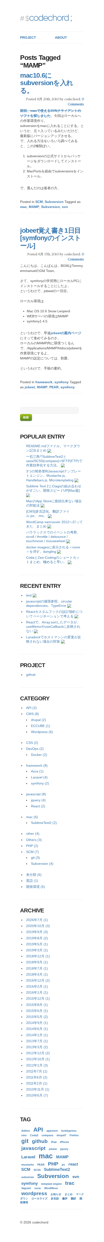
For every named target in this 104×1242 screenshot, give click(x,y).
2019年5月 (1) (37, 944)
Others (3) (34, 840)
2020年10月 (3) (38, 926)
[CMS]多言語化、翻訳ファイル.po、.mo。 (47, 513)
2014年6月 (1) (37, 1029)
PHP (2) (32, 846)
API (38, 1129)
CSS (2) (32, 743)
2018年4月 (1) (37, 974)
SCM (39, 202)
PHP (53, 1164)
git (25, 1141)
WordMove (51, 1188)
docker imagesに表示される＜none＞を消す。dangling (53, 549)
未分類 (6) (34, 875)
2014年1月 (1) (37, 1035)
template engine (51, 1183)
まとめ (69, 1194)
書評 (64, 1198)
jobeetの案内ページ (66, 333)
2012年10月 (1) (38, 1059)
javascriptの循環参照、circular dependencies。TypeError (49, 603)
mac (23, 207)
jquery (64, 1149)
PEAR (54, 387)
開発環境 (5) (35, 887)
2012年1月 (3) (37, 1065)
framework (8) (37, 765)
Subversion (54, 202)
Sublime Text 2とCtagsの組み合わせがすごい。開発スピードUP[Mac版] (53, 488)
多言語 (55, 1198)
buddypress (68, 1130)
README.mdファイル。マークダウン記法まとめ (53, 448)
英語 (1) (32, 881)
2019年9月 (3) (37, 932)
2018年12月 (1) (38, 956)
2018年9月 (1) (37, 962)
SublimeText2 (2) (44, 823)
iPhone (64, 1142)
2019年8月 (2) (37, 938)
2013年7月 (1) (37, 1041)
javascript (33, 1148)
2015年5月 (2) (37, 1017)
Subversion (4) (42, 864)
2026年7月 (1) (37, 920)
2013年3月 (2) (37, 1047)
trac (69, 1183)
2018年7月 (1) (37, 968)
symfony (61, 382)
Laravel (28, 1157)
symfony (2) (40, 783)
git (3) (35, 857)
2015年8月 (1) (37, 1005)
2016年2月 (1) (37, 986)
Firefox (74, 1135)
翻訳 (73, 1198)
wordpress (34, 1193)
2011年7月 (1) (36, 1071)
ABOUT (61, 37)
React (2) (38, 806)
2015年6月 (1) (37, 1011)
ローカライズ (39, 1198)
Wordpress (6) (42, 732)
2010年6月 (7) (37, 1095)
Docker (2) (39, 755)
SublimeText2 (57, 1169)
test (29, 595)
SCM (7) (32, 852)
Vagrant (26, 1188)
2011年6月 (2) (36, 1077)
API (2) (31, 708)
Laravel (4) (39, 777)
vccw (37, 1188)
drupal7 (61, 1135)
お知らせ (56, 1194)
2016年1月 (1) (37, 992)
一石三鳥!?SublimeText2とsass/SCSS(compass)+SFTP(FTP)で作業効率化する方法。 (54, 461)
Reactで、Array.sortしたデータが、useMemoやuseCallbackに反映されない (53, 626)
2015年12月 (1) (38, 998)
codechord (49, 18)
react (73, 1164)
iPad (54, 1142)
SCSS (37, 1169)
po (63, 1164)
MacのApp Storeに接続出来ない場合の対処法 (54, 503)
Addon (25, 1130)
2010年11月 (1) (37, 1089)
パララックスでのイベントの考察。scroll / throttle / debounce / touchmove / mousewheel (53, 536)
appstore (52, 1130)
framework (43, 382)
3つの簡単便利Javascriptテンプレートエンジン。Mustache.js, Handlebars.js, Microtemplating (53, 475)
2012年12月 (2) (38, 1053)
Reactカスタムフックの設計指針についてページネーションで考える (54, 614)
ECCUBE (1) (40, 726)
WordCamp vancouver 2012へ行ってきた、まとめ (54, 524)
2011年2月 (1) (36, 1083)
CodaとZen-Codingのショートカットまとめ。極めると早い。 (53, 560)
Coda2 (34, 1135)
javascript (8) (36, 794)
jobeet (30, 387)
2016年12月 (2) (38, 980)
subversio (27, 1177)
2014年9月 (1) (37, 1023)
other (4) (32, 833)
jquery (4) (38, 800)
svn (65, 207)
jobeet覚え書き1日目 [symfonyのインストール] (50, 238)
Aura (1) (37, 771)
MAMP (34, 207)
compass (47, 1135)
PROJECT (28, 37)
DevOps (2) (35, 749)
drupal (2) (38, 720)
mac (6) (32, 817)
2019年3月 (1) (37, 950)
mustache (27, 1164)
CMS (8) (32, 714)
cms (24, 1135)
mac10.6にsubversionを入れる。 (46, 83)
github (31, 675)
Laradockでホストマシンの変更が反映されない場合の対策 (53, 639)
